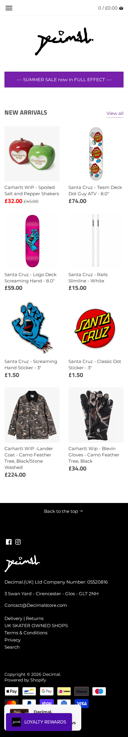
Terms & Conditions (25, 633)
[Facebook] (9, 541)
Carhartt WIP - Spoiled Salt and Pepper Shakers (31, 190)
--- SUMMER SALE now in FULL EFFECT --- (64, 79)
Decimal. (52, 674)
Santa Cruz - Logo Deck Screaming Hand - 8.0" (30, 278)
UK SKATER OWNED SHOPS (36, 625)
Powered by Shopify (25, 680)
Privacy (12, 640)
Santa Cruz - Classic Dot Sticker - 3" (94, 364)
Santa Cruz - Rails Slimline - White (87, 278)
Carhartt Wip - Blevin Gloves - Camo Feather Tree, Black (93, 455)
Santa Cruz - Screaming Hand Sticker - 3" (30, 364)
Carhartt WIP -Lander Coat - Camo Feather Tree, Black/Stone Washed (28, 458)
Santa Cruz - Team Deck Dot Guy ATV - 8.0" (95, 190)
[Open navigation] (8, 8)
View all (115, 113)
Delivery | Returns (23, 618)
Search (12, 647)
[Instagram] (18, 541)
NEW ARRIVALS (25, 112)
